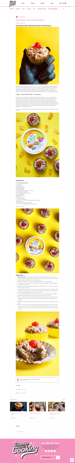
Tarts (34, 8)
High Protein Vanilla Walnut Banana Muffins (54, 414)
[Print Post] (25, 389)
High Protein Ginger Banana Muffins (17, 414)
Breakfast (18, 8)
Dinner (23, 8)
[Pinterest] (52, 451)
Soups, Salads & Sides (52, 8)
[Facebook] (49, 451)
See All (63, 399)
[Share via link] (22, 389)
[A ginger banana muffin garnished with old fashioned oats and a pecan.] (18, 406)
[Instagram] (46, 451)
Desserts (29, 8)
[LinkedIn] (65, 3)
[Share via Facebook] (16, 389)
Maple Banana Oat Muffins (35, 413)
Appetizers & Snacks (42, 8)
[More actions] (58, 17)
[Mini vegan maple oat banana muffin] (37, 406)
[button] (63, 8)
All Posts (12, 8)
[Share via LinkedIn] (19, 389)
